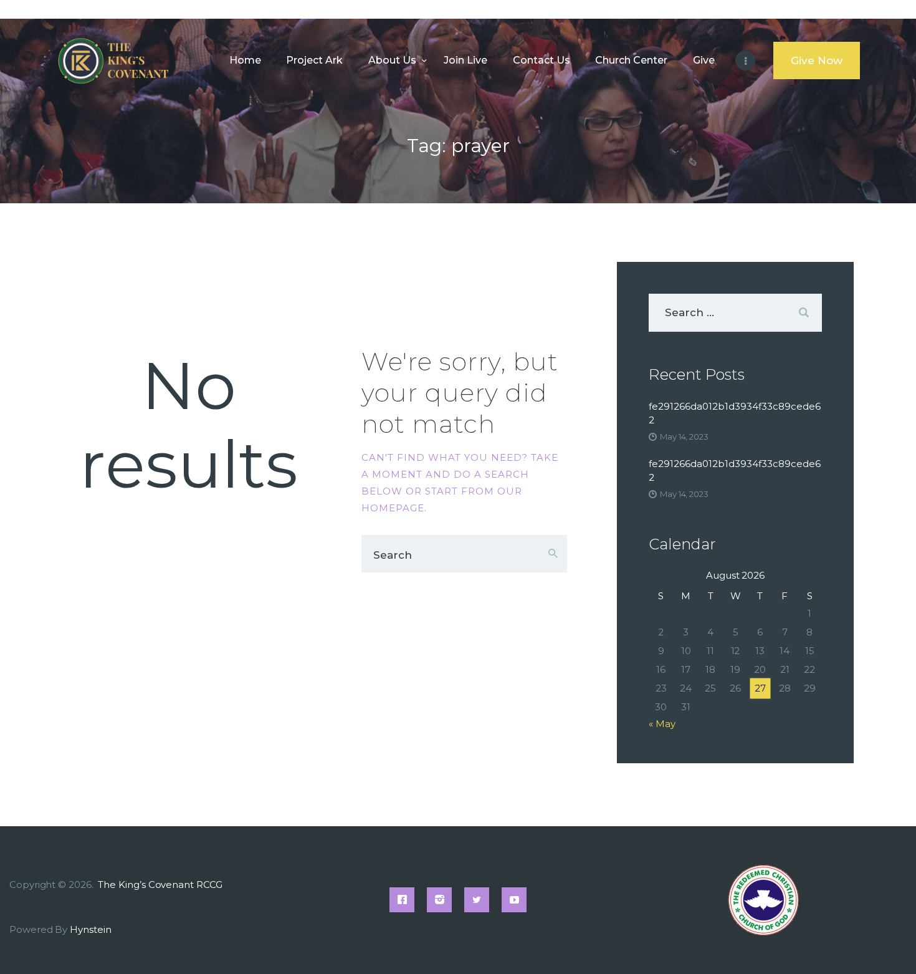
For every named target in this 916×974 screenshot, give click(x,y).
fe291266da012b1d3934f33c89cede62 (735, 413)
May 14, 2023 (684, 436)
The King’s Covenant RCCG (161, 884)
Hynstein (90, 929)
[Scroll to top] (884, 944)
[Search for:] (735, 313)
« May (662, 724)
